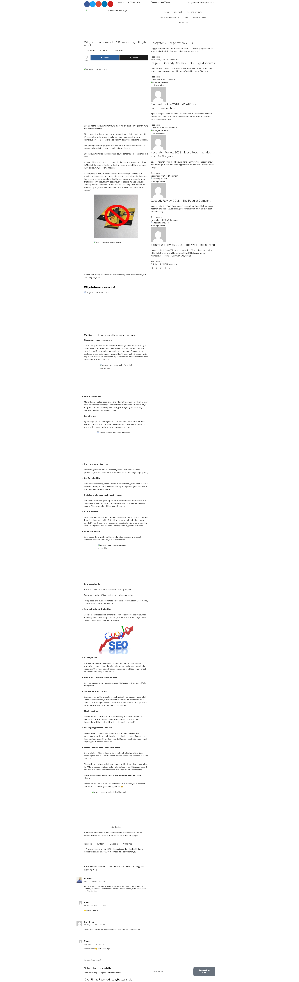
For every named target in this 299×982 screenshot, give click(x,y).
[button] (90, 842)
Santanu (88, 879)
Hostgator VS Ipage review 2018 (172, 43)
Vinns (86, 903)
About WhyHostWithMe (160, 2)
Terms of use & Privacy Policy (129, 2)
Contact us (116, 827)
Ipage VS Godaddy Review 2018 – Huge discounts (183, 63)
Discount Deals (199, 17)
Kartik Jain (89, 922)
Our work (178, 12)
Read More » (156, 57)
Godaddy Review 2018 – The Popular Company (181, 200)
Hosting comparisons (169, 17)
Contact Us (183, 23)
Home (166, 12)
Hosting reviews (194, 12)
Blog (186, 17)
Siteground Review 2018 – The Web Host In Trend (183, 244)
